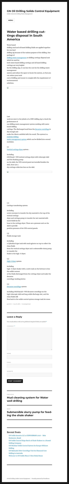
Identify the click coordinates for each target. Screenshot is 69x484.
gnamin (9, 304)
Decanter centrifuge (14, 286)
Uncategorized (26, 304)
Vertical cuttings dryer (15, 149)
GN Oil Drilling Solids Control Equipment (33, 11)
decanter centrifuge (42, 129)
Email (9, 362)
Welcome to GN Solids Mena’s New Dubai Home (26, 456)
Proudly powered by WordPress (41, 478)
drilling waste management (17, 58)
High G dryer (11, 261)
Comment (11, 326)
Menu (10, 20)
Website (10, 371)
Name (9, 353)
